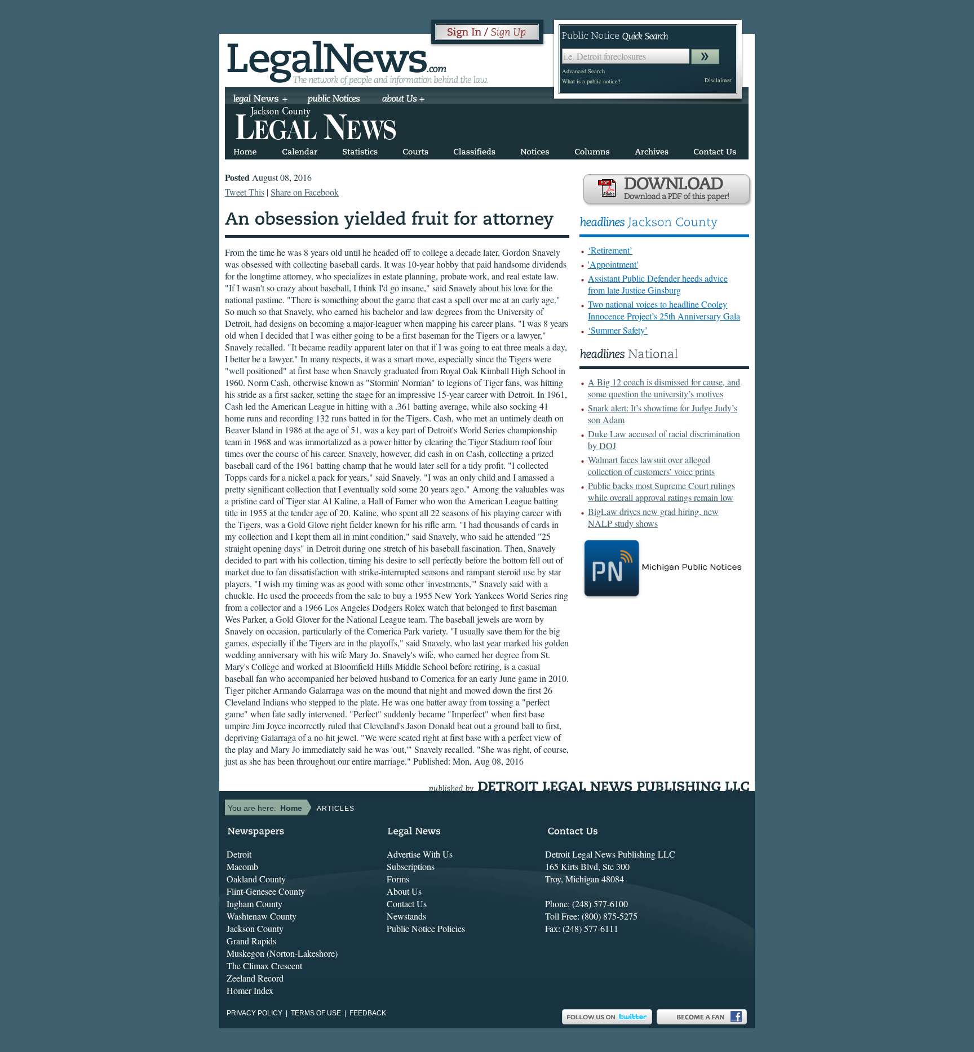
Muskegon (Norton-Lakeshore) (282, 953)
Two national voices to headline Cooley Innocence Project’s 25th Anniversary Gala (664, 310)
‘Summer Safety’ (618, 330)
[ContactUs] (714, 150)
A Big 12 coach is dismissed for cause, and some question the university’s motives (664, 388)
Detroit (239, 854)
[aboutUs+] (403, 99)
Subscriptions (411, 866)
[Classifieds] (474, 150)
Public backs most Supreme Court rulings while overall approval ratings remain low (661, 491)
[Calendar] (299, 150)
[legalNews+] (261, 99)
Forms (398, 879)
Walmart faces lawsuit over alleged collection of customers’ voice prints (651, 465)
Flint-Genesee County (266, 891)
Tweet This (244, 192)
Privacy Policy (254, 1013)
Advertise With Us (420, 854)
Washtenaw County (261, 916)
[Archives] (651, 150)
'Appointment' (613, 264)
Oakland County (256, 879)
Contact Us (407, 903)
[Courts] (415, 150)
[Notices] (535, 150)
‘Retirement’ (610, 250)
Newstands (406, 916)
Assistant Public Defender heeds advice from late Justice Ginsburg (658, 284)
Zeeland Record (255, 978)
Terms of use (316, 1013)
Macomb (242, 866)
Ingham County (254, 903)
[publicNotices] (334, 99)
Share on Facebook (305, 192)
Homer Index (250, 990)
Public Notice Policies (426, 928)
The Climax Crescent (264, 965)
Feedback (367, 1013)
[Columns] (592, 150)
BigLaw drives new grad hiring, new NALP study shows (653, 517)
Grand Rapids (251, 941)
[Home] (245, 150)
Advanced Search (583, 71)
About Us (404, 891)
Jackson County (255, 928)
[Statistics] (360, 150)
